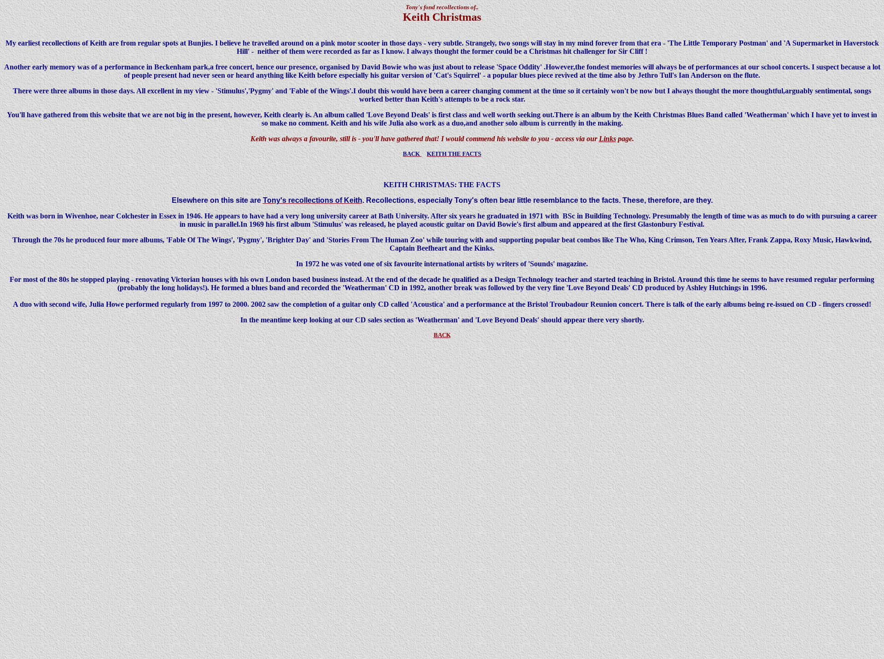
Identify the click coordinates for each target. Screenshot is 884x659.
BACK (442, 335)
